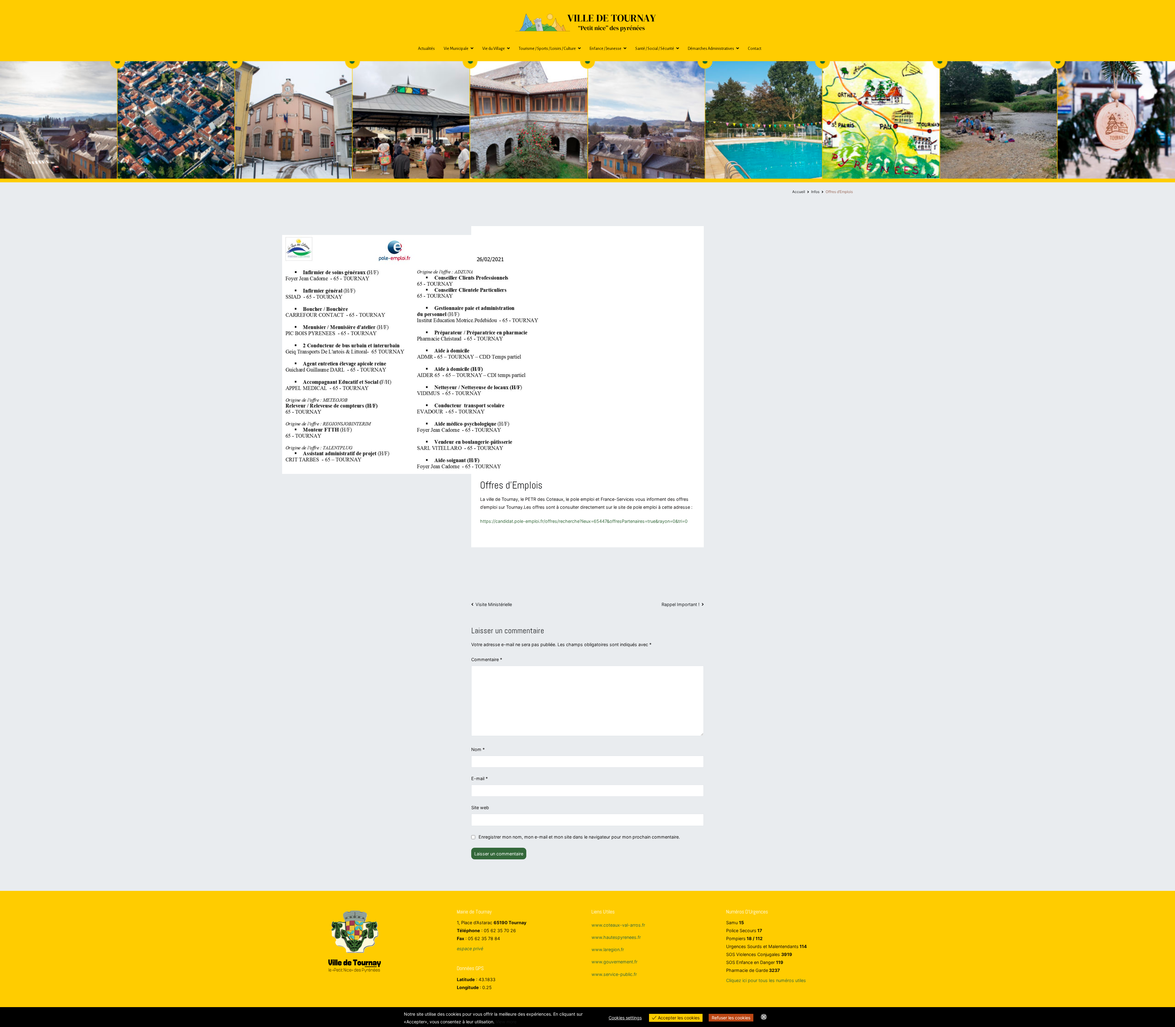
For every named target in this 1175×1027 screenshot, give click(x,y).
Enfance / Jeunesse (605, 48)
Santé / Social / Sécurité (654, 48)
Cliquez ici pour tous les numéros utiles (766, 980)
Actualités (426, 48)
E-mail (479, 778)
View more (506, 1021)
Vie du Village (493, 48)
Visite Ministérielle (494, 604)
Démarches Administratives (711, 48)
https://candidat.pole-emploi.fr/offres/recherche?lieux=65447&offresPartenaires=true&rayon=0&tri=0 (584, 521)
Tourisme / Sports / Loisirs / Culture (547, 48)
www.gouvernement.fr (614, 961)
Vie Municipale (456, 48)
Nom (478, 749)
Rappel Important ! (680, 604)
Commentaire (486, 659)
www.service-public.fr (614, 974)
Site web (480, 807)
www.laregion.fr (607, 949)
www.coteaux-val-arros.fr (618, 925)
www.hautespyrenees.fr (616, 937)
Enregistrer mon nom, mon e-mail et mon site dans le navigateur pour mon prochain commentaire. (579, 836)
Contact (754, 48)
